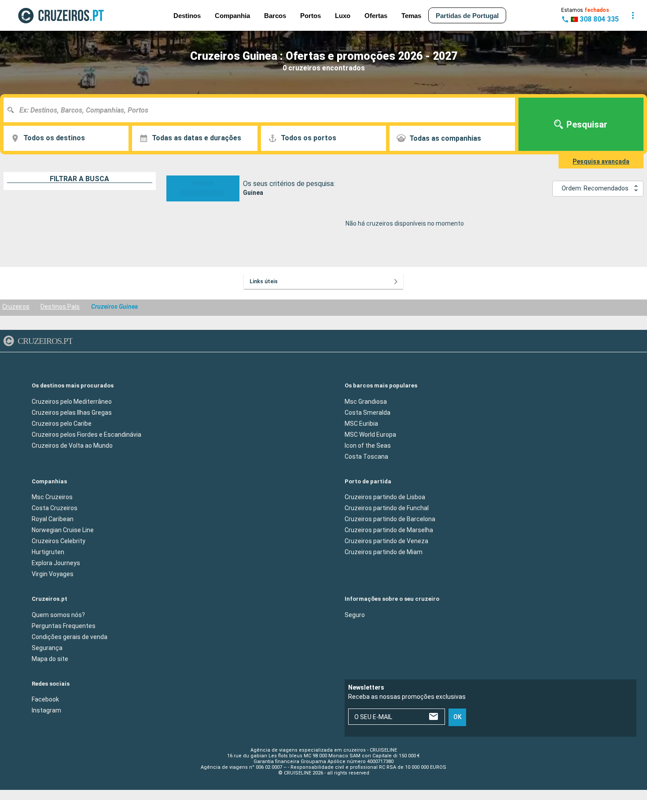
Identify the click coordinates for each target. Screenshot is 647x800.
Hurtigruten (48, 551)
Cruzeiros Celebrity (58, 540)
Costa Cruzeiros (54, 507)
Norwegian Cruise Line (63, 529)
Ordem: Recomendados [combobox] (595, 188)
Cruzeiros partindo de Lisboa (385, 496)
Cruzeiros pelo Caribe (62, 423)
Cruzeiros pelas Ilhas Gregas (72, 412)
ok (457, 716)
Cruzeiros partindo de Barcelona (390, 518)
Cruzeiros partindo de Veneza (386, 540)
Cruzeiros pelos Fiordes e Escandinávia (86, 434)
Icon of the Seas (368, 445)
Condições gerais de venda (69, 636)
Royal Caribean (53, 518)
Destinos (187, 15)
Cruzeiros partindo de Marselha (389, 529)
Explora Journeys (56, 562)
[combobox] (262, 110)
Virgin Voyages (53, 573)
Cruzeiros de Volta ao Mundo (72, 445)
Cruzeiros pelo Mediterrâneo (72, 401)
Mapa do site (50, 658)
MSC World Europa (370, 434)
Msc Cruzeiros (52, 496)
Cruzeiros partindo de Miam (384, 551)
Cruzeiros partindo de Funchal (387, 507)
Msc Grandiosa (366, 401)
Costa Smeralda (367, 412)
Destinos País (60, 306)
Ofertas (375, 15)
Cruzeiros (15, 306)
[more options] (633, 15)
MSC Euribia (361, 423)
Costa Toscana (366, 456)
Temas (411, 15)
